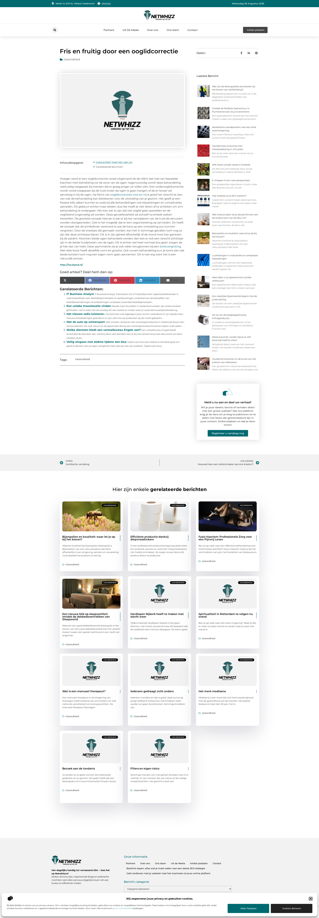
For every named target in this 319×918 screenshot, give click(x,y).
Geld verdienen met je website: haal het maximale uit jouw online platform (168, 873)
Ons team (173, 30)
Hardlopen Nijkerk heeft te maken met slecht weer (157, 615)
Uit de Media (178, 863)
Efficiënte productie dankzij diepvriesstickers (149, 538)
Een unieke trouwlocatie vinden (88, 306)
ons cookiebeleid (122, 908)
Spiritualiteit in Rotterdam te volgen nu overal (226, 615)
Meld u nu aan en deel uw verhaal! (227, 402)
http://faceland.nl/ (71, 264)
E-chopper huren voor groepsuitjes (231, 180)
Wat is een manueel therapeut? (84, 691)
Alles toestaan (248, 908)
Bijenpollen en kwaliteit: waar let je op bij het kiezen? (88, 538)
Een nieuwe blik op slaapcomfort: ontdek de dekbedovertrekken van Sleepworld (86, 616)
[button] (310, 898)
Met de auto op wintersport (85, 322)
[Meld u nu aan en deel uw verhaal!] (228, 392)
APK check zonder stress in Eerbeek (231, 164)
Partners (109, 30)
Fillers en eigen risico (144, 768)
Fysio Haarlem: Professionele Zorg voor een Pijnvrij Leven (225, 538)
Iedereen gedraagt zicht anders (152, 691)
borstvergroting (170, 246)
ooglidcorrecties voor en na (128, 194)
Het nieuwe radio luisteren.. (85, 314)
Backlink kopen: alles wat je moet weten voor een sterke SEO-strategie (165, 868)
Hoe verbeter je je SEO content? (229, 195)
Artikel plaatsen (199, 863)
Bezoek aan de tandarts (78, 768)
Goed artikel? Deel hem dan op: (114, 162)
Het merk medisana (212, 691)
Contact (192, 30)
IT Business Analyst (80, 294)
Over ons (152, 30)
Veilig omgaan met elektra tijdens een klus (96, 341)
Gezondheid (72, 59)
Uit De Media (131, 30)
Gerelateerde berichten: (109, 166)
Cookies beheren (291, 908)
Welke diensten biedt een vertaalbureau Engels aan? (103, 329)
